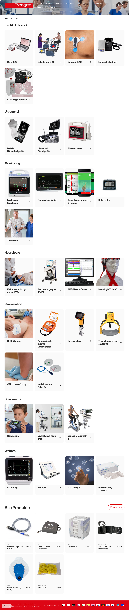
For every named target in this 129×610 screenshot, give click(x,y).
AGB (24, 606)
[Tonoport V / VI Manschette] (110, 527)
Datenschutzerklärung (17, 606)
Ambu (8, 585)
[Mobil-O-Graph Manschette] (49, 527)
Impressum (28, 606)
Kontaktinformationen (36, 606)
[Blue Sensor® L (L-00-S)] (19, 568)
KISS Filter (42, 588)
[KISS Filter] (49, 568)
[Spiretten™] (79, 527)
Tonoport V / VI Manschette (104, 548)
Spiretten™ (72, 547)
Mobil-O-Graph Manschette (44, 548)
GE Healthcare (102, 544)
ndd (69, 544)
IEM (8, 544)
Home (7, 18)
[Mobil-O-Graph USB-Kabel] (19, 527)
